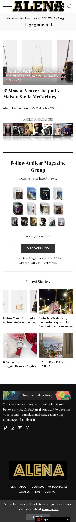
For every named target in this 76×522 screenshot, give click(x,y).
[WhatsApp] (27, 427)
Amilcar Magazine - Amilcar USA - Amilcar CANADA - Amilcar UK (40, 260)
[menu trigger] (8, 6)
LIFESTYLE (57, 76)
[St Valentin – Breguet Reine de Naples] (20, 345)
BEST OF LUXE (52, 71)
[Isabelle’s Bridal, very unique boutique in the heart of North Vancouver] (56, 301)
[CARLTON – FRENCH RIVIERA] (56, 345)
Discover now (38, 248)
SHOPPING (14, 80)
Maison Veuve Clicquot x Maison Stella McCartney (31, 93)
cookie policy (50, 509)
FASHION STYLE (18, 76)
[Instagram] (13, 427)
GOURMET (40, 76)
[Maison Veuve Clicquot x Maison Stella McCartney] (38, 61)
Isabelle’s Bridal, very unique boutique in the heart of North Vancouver (56, 322)
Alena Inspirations (16, 108)
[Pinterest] (5, 427)
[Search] (68, 6)
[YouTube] (20, 427)
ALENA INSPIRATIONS (23, 71)
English (45, 519)
